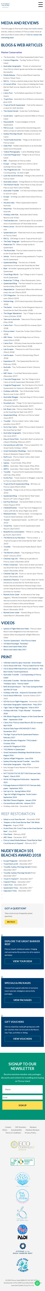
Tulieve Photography (11, 152)
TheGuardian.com (10, 220)
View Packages (22, 1000)
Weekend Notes (9, 514)
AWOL (6, 466)
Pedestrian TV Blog (11, 280)
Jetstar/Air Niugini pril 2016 (14, 746)
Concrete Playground (11, 154)
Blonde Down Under (11, 594)
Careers (8, 1127)
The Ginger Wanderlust (12, 313)
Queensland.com (10, 232)
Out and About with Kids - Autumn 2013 (19, 803)
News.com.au (8, 226)
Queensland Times (10, 888)
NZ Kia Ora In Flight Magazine (15, 701)
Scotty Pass (8, 478)
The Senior (7, 307)
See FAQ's (11, 922)
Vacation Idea (8, 202)
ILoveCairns (8, 116)
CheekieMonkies (10, 508)
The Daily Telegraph (11, 241)
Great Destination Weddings (14, 451)
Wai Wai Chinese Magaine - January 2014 (19, 800)
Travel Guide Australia (12, 140)
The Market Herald (11, 184)
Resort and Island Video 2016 (15, 646)
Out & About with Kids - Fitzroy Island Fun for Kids (23, 665)
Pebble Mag (8, 301)
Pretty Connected (10, 564)
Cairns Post (8, 93)
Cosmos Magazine (10, 60)
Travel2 (6, 520)
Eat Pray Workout (10, 502)
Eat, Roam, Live (9, 409)
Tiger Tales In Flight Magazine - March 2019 (21, 707)
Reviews (33, 1127)
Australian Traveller (11, 190)
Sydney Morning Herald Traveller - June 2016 (21, 761)
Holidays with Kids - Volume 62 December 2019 (22, 692)
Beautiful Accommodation (13, 532)
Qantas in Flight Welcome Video (16, 628)
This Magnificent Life (11, 169)
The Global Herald (10, 111)
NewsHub (7, 208)
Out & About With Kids (12, 695)
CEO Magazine (9, 295)
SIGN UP (23, 1105)
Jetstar (6, 256)
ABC (5, 160)
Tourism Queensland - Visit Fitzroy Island (19, 640)
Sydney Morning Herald (12, 134)
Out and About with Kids (13, 445)
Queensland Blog (10, 262)
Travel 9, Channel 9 (10, 879)
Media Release (9, 75)
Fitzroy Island (8, 331)
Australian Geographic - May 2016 (17, 764)
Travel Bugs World (10, 274)
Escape (6, 164)
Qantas (6, 463)
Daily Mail (7, 145)
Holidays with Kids (10, 214)
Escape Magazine (10, 861)
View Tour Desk (22, 961)
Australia (7, 367)
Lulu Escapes (8, 349)
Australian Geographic (12, 66)
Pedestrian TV (9, 244)
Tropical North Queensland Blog (16, 484)
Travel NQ (7, 490)
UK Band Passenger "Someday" (15, 643)
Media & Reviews (32, 1130)
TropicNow (8, 99)
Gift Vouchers (20, 1127)
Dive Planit (7, 834)
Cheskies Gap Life (10, 558)
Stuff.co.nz (7, 457)
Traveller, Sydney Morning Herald (16, 867)
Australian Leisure (10, 182)
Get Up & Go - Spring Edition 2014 (17, 791)
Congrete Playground (11, 385)
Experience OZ (9, 361)
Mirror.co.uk (8, 128)
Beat (5, 268)
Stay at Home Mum (11, 439)
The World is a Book (11, 552)
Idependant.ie (8, 289)
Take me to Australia (11, 319)
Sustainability (16, 1130)
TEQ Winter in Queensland (14, 749)
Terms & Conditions (13, 1133)
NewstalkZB (8, 122)
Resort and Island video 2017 (14, 649)
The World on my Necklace (14, 537)
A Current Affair (9, 84)
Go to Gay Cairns (10, 427)
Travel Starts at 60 (10, 864)
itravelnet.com (9, 403)
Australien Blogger (10, 397)
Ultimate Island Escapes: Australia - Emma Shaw (22, 662)
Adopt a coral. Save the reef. (14, 819)
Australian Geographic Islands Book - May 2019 (22, 704)
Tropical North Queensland (14, 105)
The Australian (9, 250)
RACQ (6, 81)
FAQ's (4, 1130)
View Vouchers (22, 1038)
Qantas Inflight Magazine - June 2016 (18, 758)
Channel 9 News (9, 882)
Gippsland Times (10, 891)
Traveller (7, 421)
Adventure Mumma (11, 579)
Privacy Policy (30, 1133)
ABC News (7, 337)
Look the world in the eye (13, 175)
